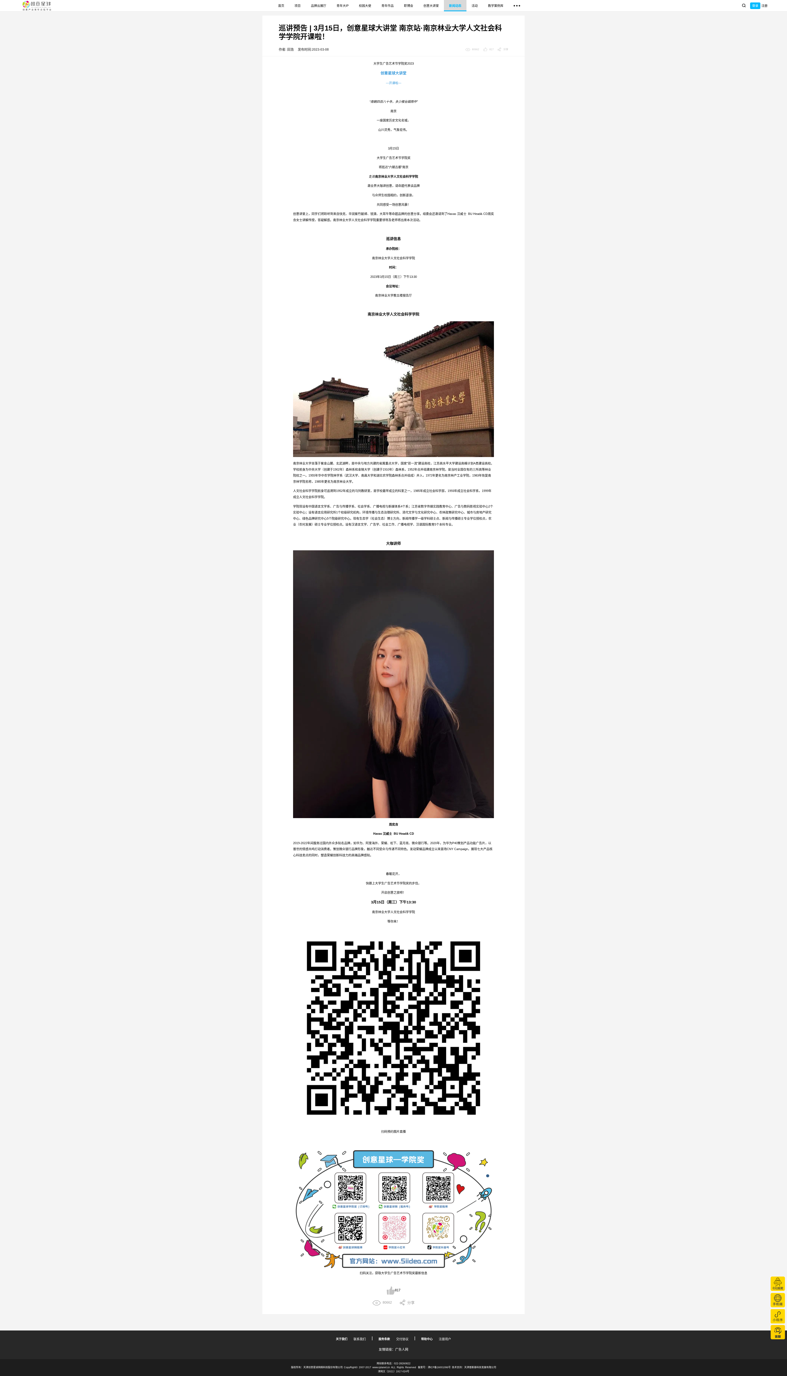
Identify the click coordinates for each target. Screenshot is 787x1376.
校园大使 (365, 5)
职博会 (408, 5)
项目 (298, 5)
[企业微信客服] (778, 1332)
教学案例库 (495, 5)
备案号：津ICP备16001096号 (434, 1367)
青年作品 (387, 5)
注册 (764, 5)
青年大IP (343, 5)
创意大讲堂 (431, 5)
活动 (475, 5)
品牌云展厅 (318, 5)
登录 (755, 5)
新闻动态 (455, 5)
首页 (281, 5)
